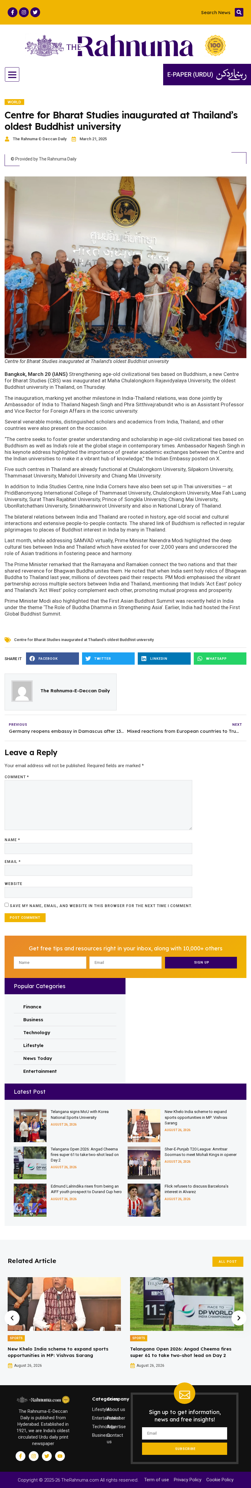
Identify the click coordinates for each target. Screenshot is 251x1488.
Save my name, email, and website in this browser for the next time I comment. (101, 906)
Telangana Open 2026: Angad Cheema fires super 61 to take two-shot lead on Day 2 (85, 1154)
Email (13, 862)
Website (13, 884)
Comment (17, 777)
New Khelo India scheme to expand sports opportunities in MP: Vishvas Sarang (196, 1117)
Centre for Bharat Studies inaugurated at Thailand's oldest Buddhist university (84, 639)
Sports (16, 1338)
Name (12, 840)
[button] (239, 12)
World (14, 102)
